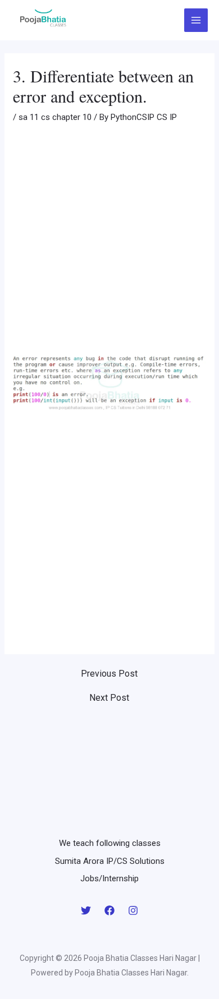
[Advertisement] (109, 241)
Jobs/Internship (109, 878)
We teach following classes (110, 843)
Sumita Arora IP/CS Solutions (110, 861)
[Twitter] (86, 910)
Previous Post (109, 673)
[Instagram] (133, 910)
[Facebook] (109, 910)
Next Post (109, 697)
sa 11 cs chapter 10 (55, 117)
